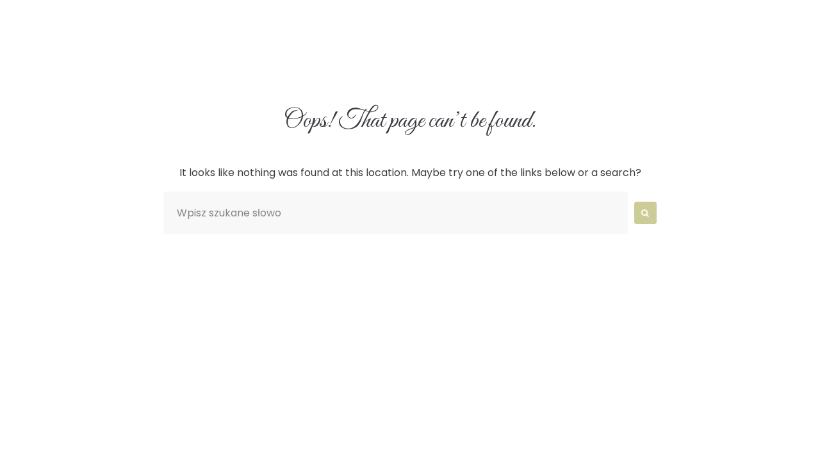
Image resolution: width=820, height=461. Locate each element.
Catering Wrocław (471, 66)
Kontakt (647, 66)
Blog (574, 66)
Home (165, 66)
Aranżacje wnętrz (334, 66)
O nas (232, 66)
